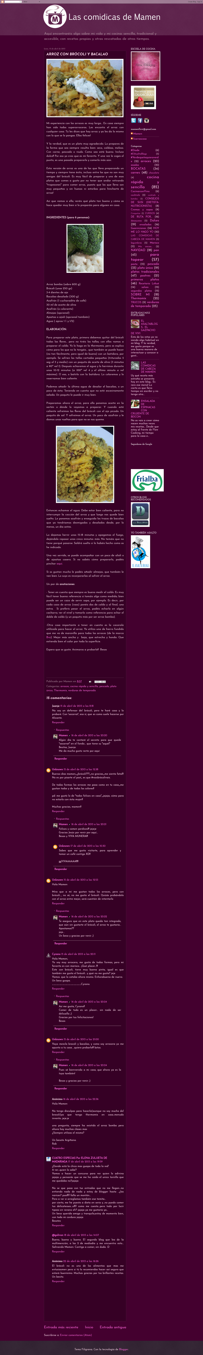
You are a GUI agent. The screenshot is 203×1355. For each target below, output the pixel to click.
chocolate (154, 173)
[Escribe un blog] (98, 682)
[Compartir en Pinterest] (104, 682)
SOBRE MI (140, 294)
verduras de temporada (82, 690)
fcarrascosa (140, 139)
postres (145, 275)
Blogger (123, 1349)
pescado (104, 686)
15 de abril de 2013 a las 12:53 (81, 880)
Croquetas (135, 213)
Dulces (154, 220)
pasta (134, 264)
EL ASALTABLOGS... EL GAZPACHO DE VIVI (144, 327)
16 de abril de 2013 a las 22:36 (80, 1099)
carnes (135, 172)
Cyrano (56, 954)
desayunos (136, 221)
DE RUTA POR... (141, 217)
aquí (59, 563)
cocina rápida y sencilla (84, 686)
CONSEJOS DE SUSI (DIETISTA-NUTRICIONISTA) (145, 202)
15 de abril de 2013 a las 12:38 (81, 769)
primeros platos (145, 279)
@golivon (57, 1235)
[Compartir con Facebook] (102, 682)
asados (135, 165)
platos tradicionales (145, 271)
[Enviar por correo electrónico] (95, 682)
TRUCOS (136, 302)
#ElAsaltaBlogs (139, 154)
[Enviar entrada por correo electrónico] (90, 681)
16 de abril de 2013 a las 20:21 (88, 824)
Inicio (89, 1327)
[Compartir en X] (100, 682)
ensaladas (145, 224)
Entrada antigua (113, 1327)
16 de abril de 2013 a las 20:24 (89, 1002)
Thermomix (60, 690)
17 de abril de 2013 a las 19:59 (85, 1161)
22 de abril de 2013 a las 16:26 (81, 1261)
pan (156, 250)
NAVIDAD (138, 250)
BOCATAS (138, 168)
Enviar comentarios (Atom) (76, 1335)
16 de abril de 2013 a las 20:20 (89, 735)
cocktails (135, 195)
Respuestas (62, 730)
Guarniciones (138, 228)
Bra (48, 637)
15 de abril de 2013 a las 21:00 (81, 1039)
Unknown (57, 769)
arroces (65, 686)
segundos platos (141, 291)
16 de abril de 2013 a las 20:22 (89, 916)
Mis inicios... (145, 246)
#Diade (135, 150)
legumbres (136, 243)
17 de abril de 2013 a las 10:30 (87, 846)
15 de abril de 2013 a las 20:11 (78, 954)
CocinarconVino (140, 191)
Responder (58, 722)
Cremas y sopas (142, 209)
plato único (145, 268)
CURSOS (150, 213)
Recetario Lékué (149, 283)
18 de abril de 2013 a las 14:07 (81, 1235)
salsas (145, 287)
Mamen (63, 735)
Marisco (154, 243)
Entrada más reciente (61, 1327)
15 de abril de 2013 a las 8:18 (77, 706)
